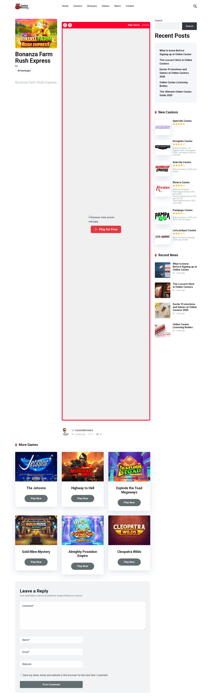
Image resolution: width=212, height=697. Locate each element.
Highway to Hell (82, 488)
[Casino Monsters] (22, 5)
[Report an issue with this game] (65, 25)
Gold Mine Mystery (36, 552)
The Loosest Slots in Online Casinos (176, 62)
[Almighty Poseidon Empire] (83, 544)
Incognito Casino (182, 141)
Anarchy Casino (182, 162)
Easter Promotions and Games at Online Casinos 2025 (174, 73)
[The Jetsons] (36, 480)
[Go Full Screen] (70, 25)
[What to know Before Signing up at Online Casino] (162, 277)
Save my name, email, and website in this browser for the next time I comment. (65, 675)
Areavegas (24, 70)
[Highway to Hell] (83, 480)
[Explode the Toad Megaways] (129, 480)
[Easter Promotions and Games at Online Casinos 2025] (162, 317)
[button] (106, 219)
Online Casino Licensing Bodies (174, 84)
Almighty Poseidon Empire (82, 554)
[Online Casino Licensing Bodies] (162, 337)
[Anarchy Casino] (162, 175)
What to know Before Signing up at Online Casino (175, 52)
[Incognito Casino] (162, 154)
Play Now (36, 498)
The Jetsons (36, 488)
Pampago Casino (183, 210)
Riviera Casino (181, 182)
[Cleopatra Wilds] (129, 544)
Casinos (77, 6)
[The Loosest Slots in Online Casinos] (162, 297)
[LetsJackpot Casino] (162, 243)
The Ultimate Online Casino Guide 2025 (176, 93)
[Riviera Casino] (162, 195)
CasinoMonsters (84, 430)
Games (105, 6)
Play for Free (108, 229)
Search (158, 20)
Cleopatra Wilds (129, 552)
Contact (130, 6)
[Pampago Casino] (162, 223)
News (117, 6)
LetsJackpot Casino (184, 230)
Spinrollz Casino (182, 120)
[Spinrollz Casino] (162, 134)
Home (65, 6)
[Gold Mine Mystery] (36, 544)
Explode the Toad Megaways (129, 490)
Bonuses (92, 6)
